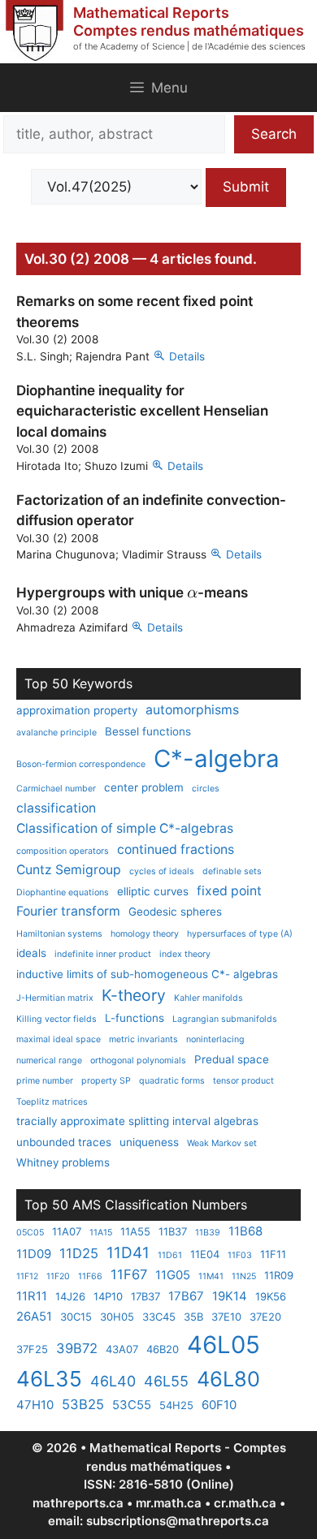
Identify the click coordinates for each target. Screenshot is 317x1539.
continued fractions (175, 849)
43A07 (122, 1349)
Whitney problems (63, 1162)
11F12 (27, 1276)
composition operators (62, 851)
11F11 (273, 1254)
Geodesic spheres (175, 911)
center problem (144, 787)
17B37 (145, 1296)
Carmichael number (56, 788)
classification (56, 808)
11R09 (278, 1275)
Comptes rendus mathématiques (188, 30)
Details (187, 356)
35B (193, 1316)
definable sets (232, 871)
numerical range (49, 1060)
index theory (185, 954)
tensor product (243, 1081)
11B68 (245, 1231)
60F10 (219, 1404)
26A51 (34, 1316)
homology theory (145, 934)
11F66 (90, 1276)
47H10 (35, 1404)
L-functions (134, 1017)
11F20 (58, 1276)
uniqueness (149, 1142)
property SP (106, 1081)
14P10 (108, 1296)
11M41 (211, 1276)
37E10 (226, 1316)
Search (274, 134)
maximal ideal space (58, 1039)
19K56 (270, 1296)
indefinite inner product (102, 954)
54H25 (176, 1405)
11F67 (129, 1274)
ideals (31, 952)
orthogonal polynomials (138, 1060)
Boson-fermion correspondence (80, 764)
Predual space (231, 1059)
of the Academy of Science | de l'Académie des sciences (189, 46)
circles (205, 788)
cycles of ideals (161, 871)
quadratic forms (172, 1081)
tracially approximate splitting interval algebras (137, 1120)
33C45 (159, 1316)
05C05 (30, 1232)
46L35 (49, 1378)
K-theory (134, 995)
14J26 (70, 1296)
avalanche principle (56, 732)
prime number (44, 1081)
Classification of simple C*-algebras (124, 828)
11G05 (172, 1274)
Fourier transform (68, 911)
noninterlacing (215, 1039)
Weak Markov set (222, 1143)
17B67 (186, 1296)
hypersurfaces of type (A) (240, 934)
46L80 (228, 1378)
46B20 (162, 1349)
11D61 (170, 1255)
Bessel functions (148, 731)
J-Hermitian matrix (54, 998)
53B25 (83, 1404)
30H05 (117, 1316)
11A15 (100, 1232)
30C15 (76, 1316)
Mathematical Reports (151, 12)
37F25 (32, 1349)
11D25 (78, 1253)
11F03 (240, 1255)
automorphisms (192, 710)
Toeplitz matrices (52, 1102)
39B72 (77, 1348)
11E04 (204, 1254)
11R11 (31, 1296)
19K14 (229, 1296)
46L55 (166, 1381)
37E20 (265, 1316)
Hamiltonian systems (59, 934)
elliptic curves (153, 891)
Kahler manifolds (208, 998)
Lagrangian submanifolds (224, 1019)
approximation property (76, 710)
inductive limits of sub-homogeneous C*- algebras (147, 974)
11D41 (128, 1253)
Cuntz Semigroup (68, 869)
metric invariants (143, 1039)
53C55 (131, 1404)
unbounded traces (63, 1142)
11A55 (135, 1231)
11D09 (33, 1253)
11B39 (207, 1232)
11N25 (244, 1276)
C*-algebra (217, 758)
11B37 (172, 1231)
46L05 (223, 1344)
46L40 (113, 1381)
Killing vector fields (56, 1019)
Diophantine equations (62, 892)
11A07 (66, 1231)
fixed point (229, 891)
